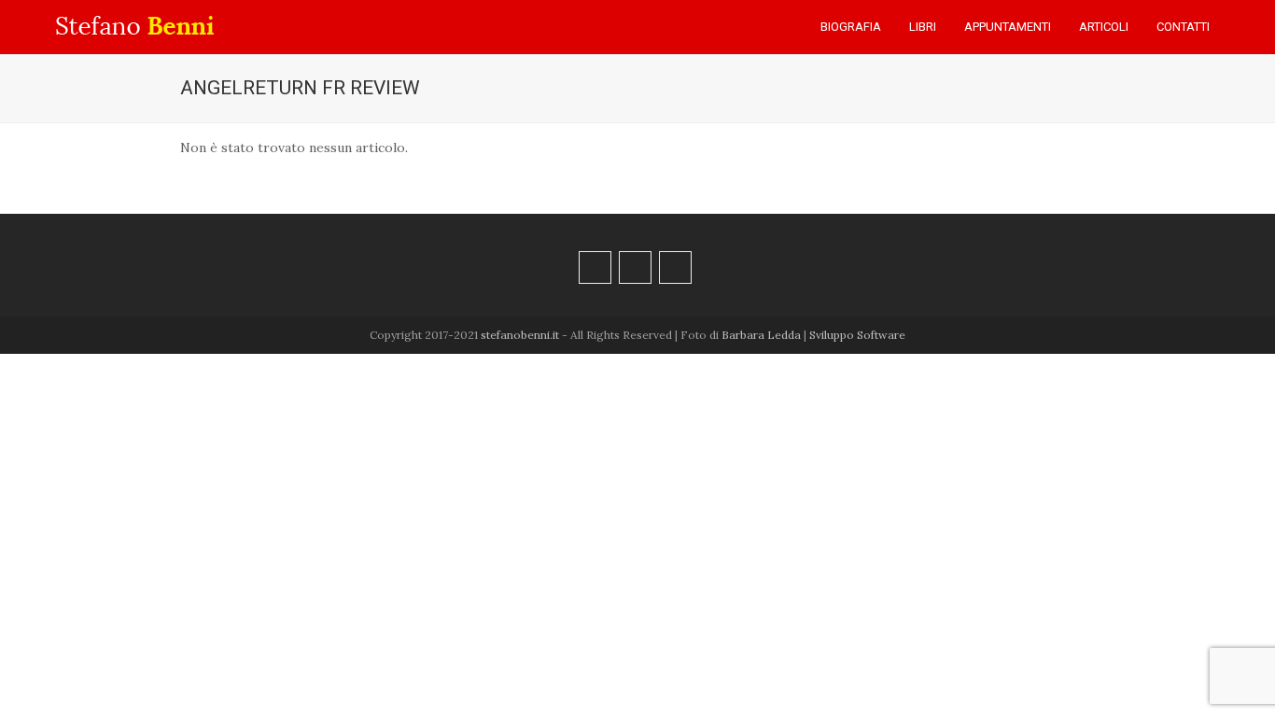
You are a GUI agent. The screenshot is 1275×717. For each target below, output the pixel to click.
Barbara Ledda (761, 335)
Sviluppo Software (857, 335)
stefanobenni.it (520, 335)
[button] (1242, 27)
